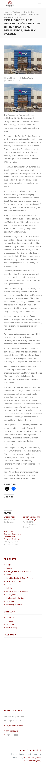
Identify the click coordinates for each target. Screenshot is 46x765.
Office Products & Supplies (17, 591)
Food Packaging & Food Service (19, 578)
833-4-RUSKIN (12, 731)
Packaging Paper (13, 594)
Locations (10, 624)
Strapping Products (14, 604)
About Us (10, 617)
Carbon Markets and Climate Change (31, 518)
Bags (8, 565)
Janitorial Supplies (13, 581)
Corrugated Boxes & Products (18, 571)
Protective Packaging (15, 598)
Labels (9, 588)
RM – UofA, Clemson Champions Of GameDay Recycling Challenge (12, 535)
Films (8, 574)
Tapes (9, 584)
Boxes (9, 568)
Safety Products (13, 601)
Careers (9, 621)
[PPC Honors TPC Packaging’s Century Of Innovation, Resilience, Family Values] (23, 59)
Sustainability (11, 627)
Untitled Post (9, 517)
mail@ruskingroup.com (13, 726)
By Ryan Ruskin (27, 78)
